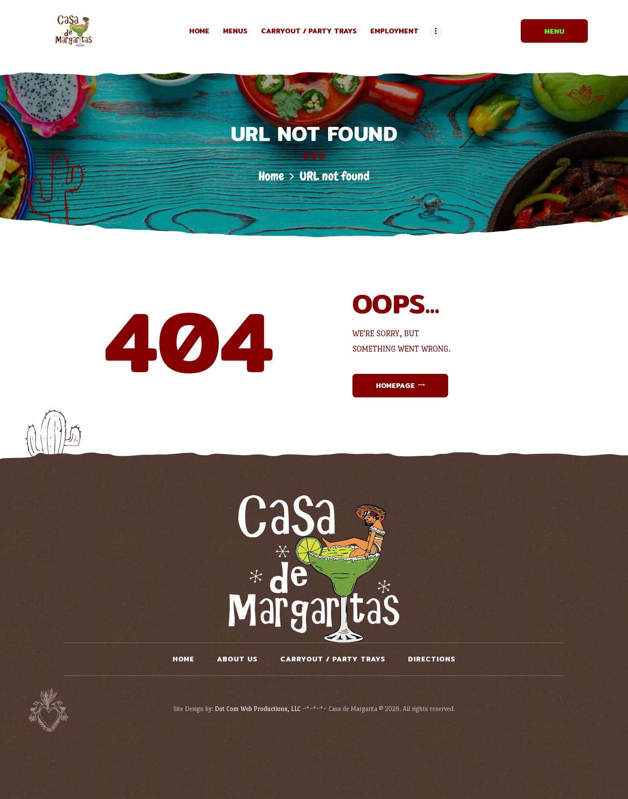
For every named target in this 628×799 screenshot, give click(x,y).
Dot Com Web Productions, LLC (258, 708)
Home (271, 176)
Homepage (395, 385)
